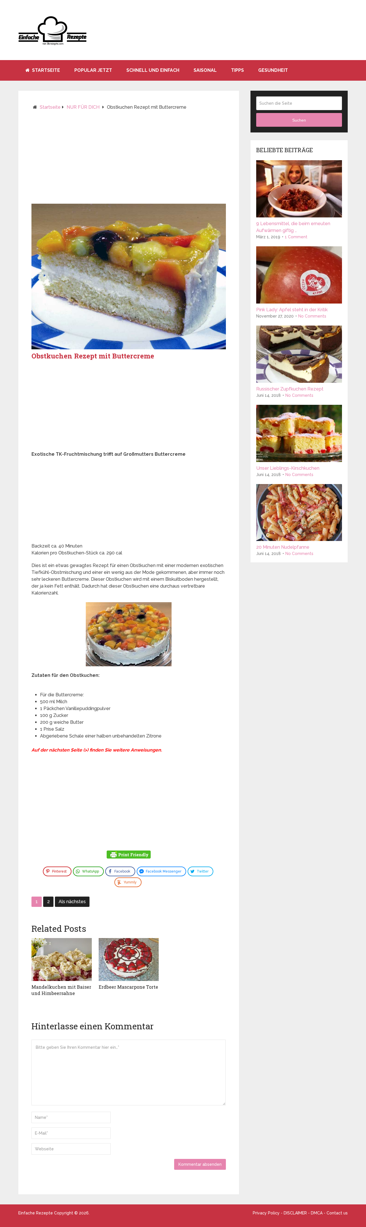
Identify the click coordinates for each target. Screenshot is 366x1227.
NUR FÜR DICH (83, 107)
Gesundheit (273, 70)
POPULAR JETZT (93, 70)
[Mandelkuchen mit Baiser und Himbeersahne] (61, 959)
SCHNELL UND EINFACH (152, 70)
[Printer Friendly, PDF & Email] (129, 855)
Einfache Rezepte (35, 1213)
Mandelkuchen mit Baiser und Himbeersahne (61, 990)
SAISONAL (205, 70)
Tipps (237, 70)
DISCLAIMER (295, 1213)
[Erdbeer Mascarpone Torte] (129, 959)
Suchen (299, 120)
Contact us (337, 1213)
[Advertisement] (128, 159)
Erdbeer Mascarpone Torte (128, 987)
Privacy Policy (266, 1213)
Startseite (45, 70)
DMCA (317, 1213)
